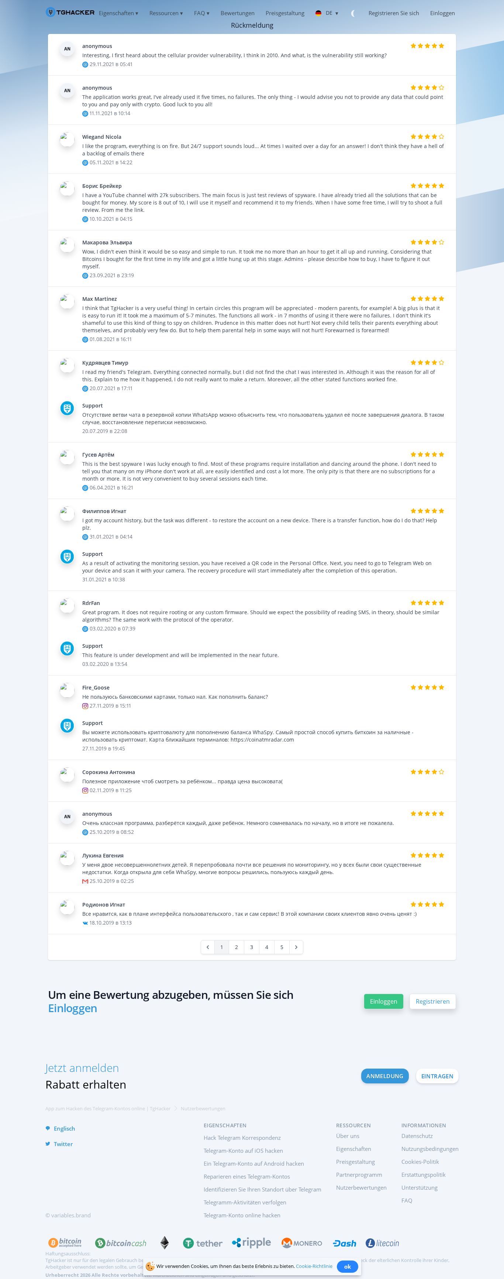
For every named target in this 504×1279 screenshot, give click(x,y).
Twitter (63, 1144)
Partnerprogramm (359, 1174)
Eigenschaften (353, 1148)
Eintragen (437, 1076)
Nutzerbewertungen (361, 1187)
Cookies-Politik (420, 1161)
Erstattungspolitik (423, 1174)
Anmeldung (384, 1076)
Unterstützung (419, 1187)
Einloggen (383, 1001)
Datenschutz (417, 1135)
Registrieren (433, 1001)
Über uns (347, 1135)
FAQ (406, 1200)
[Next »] (296, 947)
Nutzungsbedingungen (430, 1148)
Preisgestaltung (355, 1161)
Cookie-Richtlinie (314, 1266)
